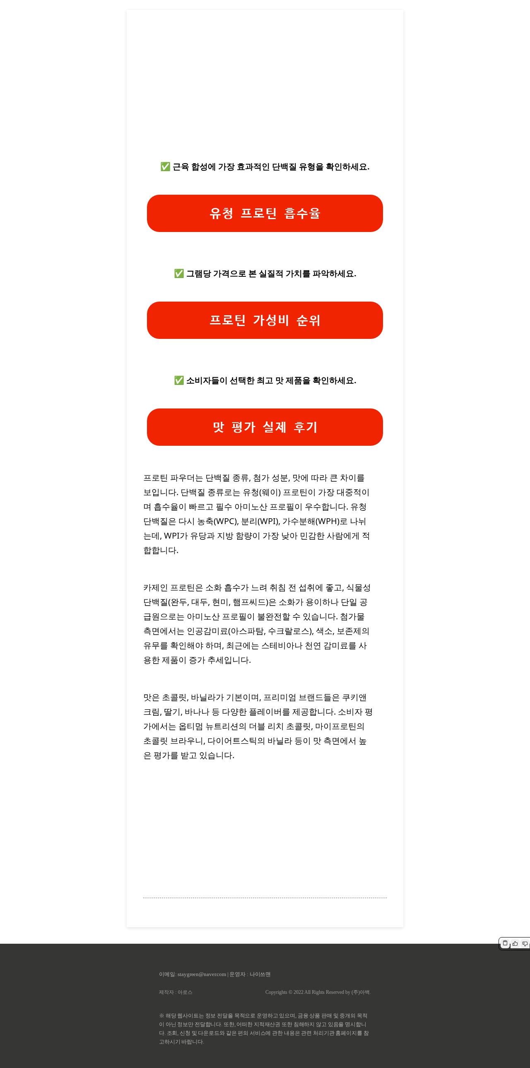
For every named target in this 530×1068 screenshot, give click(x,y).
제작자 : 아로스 (176, 992)
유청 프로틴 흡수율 (265, 213)
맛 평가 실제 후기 (265, 427)
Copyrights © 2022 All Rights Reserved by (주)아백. (318, 992)
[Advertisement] (265, 92)
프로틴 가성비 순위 (265, 320)
